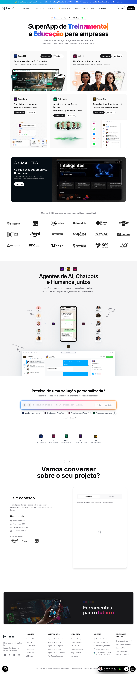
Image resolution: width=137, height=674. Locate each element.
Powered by (68, 418)
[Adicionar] (24, 405)
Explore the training (114, 2)
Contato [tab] (111, 496)
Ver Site (57, 56)
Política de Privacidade (92, 668)
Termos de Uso (76, 668)
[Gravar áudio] (29, 405)
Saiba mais (19, 184)
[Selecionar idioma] (121, 669)
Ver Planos (120, 8)
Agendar (131, 8)
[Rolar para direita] (114, 413)
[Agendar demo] (133, 669)
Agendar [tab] (88, 496)
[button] (68, 179)
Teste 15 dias (46, 56)
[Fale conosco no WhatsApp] (5, 669)
